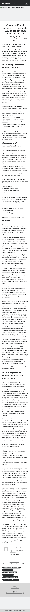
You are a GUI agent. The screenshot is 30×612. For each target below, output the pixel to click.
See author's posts (14, 554)
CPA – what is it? (15, 588)
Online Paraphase (14, 562)
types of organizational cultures (10, 577)
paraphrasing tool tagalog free (10, 572)
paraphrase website (8, 570)
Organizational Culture (9, 563)
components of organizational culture (11, 567)
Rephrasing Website (21, 563)
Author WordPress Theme (10, 610)
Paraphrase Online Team (16, 39)
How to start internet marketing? (15, 593)
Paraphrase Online (8, 3)
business (12, 49)
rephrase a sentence (8, 574)
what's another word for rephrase (11, 579)
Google (4, 530)
